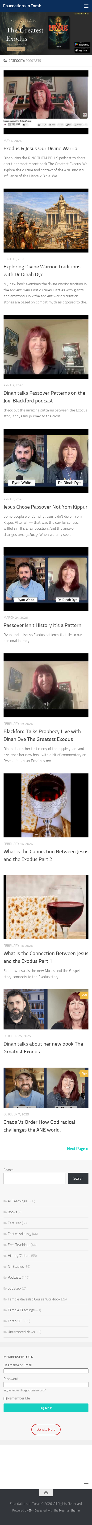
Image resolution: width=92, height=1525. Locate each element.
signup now (11, 1390)
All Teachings (17, 1201)
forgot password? (33, 1390)
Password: (11, 1379)
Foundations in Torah (22, 6)
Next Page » (77, 1148)
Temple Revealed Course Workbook (34, 1299)
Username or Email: (18, 1365)
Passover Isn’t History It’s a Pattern (42, 625)
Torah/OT (15, 1321)
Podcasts (14, 1277)
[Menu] (86, 6)
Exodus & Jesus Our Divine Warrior (41, 148)
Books (12, 1212)
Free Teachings (19, 1245)
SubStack (14, 1288)
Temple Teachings (21, 1310)
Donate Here (46, 1429)
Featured (14, 1223)
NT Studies (16, 1266)
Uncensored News (21, 1332)
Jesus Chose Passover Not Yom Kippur (46, 507)
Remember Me (18, 1398)
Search (8, 1170)
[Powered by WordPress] (30, 1510)
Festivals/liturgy (19, 1234)
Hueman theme (69, 1510)
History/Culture (19, 1256)
